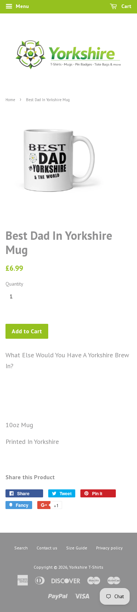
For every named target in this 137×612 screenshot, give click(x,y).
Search (21, 548)
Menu (21, 6)
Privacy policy (109, 548)
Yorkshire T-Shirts (86, 567)
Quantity (14, 284)
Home (10, 99)
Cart (126, 6)
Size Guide (76, 548)
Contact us (47, 548)
